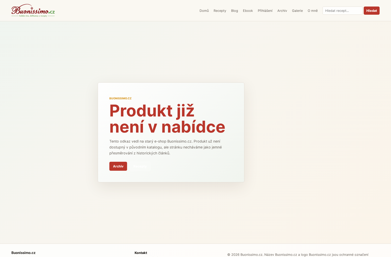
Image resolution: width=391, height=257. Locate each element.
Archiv (282, 11)
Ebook (248, 11)
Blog (234, 11)
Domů (204, 11)
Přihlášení (265, 11)
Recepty (220, 11)
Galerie (297, 11)
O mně (313, 11)
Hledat (371, 11)
